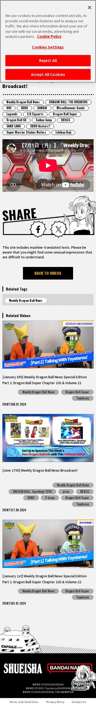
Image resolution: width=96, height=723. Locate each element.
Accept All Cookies (48, 74)
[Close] (89, 7)
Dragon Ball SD (16, 120)
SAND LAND (13, 126)
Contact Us (79, 701)
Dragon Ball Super (65, 114)
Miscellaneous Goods (71, 108)
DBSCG (65, 120)
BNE (8, 108)
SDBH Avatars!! (40, 126)
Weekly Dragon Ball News (23, 102)
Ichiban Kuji (63, 132)
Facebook (38, 229)
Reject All (48, 60)
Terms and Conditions (24, 701)
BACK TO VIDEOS (47, 273)
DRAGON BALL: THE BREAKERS (68, 102)
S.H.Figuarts (35, 114)
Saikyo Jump (44, 120)
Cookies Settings (48, 47)
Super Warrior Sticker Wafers (26, 132)
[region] (48, 41)
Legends (12, 114)
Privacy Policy (55, 701)
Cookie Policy (49, 36)
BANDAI (42, 108)
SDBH (24, 108)
